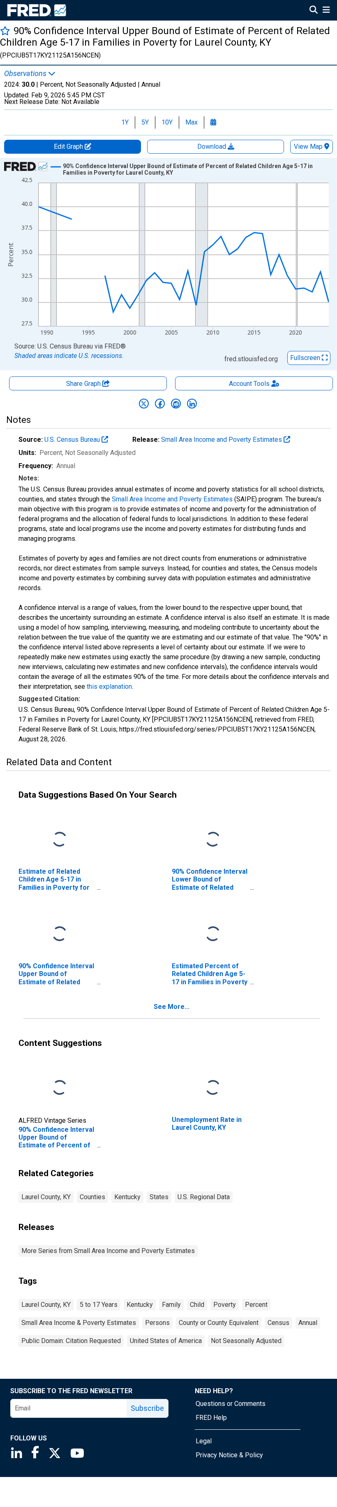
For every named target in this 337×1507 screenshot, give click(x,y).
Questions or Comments (230, 1404)
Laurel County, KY (46, 1197)
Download (212, 146)
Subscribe (147, 1408)
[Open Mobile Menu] (326, 10)
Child (197, 1305)
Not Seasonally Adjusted (246, 1341)
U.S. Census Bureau (73, 439)
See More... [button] (171, 1007)
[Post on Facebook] (160, 403)
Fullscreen (306, 358)
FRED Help (211, 1418)
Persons (157, 1323)
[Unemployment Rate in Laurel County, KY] (213, 1088)
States (159, 1197)
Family (171, 1305)
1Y (125, 122)
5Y (145, 122)
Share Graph (84, 384)
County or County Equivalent (219, 1323)
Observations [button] (26, 73)
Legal (204, 1441)
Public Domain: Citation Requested (71, 1341)
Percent (256, 1305)
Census (278, 1323)
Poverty (224, 1305)
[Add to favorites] (5, 30)
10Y (167, 122)
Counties (92, 1197)
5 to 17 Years (99, 1305)
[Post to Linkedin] (192, 403)
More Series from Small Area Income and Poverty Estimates (108, 1251)
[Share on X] (144, 403)
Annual (307, 1323)
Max (191, 122)
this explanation (109, 686)
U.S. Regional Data (204, 1197)
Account (249, 384)
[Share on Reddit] (176, 403)
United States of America (166, 1341)
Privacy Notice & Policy (229, 1455)
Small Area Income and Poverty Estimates (222, 439)
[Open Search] (313, 10)
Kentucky (127, 1197)
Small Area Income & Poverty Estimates (78, 1323)
